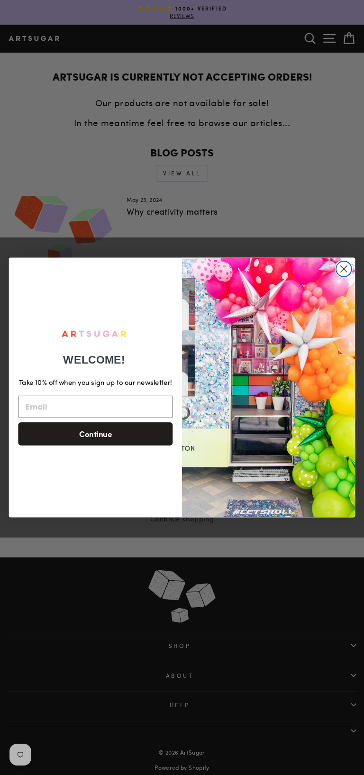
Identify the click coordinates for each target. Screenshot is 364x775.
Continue (95, 433)
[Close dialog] (344, 269)
